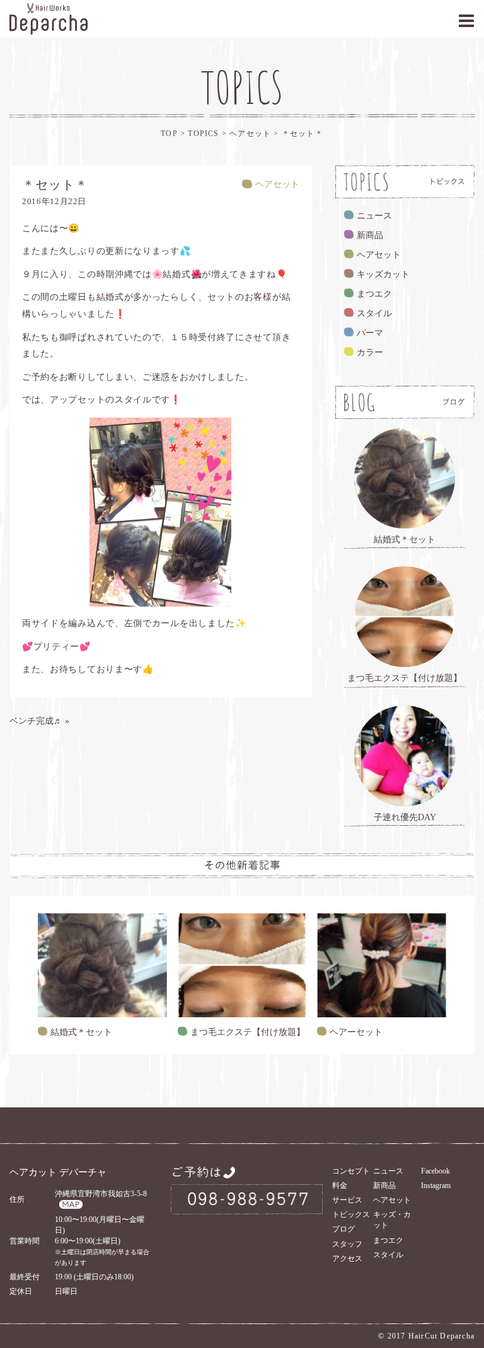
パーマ (370, 333)
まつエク (374, 294)
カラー (370, 352)
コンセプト (351, 1171)
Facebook (435, 1171)
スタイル (374, 313)
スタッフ (347, 1244)
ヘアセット (251, 133)
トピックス (351, 1214)
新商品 (370, 235)
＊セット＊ (302, 133)
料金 (339, 1185)
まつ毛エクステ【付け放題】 (247, 1032)
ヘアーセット (356, 1032)
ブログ (343, 1229)
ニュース (374, 215)
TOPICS (203, 133)
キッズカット (383, 274)
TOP (169, 133)
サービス (347, 1200)
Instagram (436, 1185)
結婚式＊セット (81, 1032)
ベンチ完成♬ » (39, 721)
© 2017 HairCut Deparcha (426, 1336)
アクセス (347, 1258)
